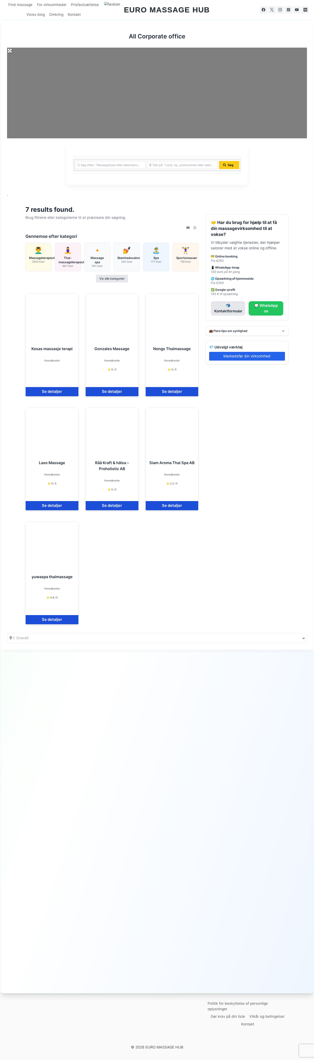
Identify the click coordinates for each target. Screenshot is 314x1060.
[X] (272, 9)
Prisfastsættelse (85, 5)
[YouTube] (297, 9)
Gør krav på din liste (228, 1016)
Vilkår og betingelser (267, 1016)
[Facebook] (263, 9)
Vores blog (35, 14)
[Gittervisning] (188, 228)
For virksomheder (52, 5)
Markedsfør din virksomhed (246, 356)
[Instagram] (280, 9)
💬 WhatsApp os (266, 308)
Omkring (56, 14)
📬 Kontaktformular (228, 308)
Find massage (20, 5)
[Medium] (305, 9)
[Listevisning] (195, 228)
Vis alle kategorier (112, 278)
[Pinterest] (288, 9)
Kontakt (74, 14)
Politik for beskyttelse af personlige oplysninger (238, 1006)
